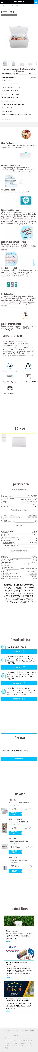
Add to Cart (14, 813)
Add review (19, 759)
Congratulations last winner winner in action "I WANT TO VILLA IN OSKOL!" (18, 1000)
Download (17, 651)
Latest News (20, 909)
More (8, 941)
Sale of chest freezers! (13, 931)
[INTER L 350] (5, 63)
